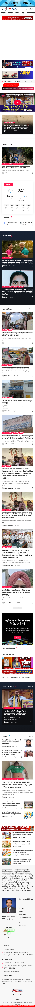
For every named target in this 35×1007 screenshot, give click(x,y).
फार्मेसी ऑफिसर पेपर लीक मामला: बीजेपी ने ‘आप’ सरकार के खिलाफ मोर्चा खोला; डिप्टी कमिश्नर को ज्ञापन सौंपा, (16, 592)
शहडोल (10, 329)
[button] (3, 9)
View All (31, 309)
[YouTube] (18, 994)
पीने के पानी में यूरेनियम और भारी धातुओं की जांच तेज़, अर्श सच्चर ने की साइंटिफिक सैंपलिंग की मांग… (11, 741)
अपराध (15, 163)
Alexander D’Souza (8, 488)
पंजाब (4, 465)
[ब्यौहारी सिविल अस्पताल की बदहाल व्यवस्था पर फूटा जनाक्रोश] (17, 389)
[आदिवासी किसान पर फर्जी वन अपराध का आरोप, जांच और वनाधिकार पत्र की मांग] (6, 861)
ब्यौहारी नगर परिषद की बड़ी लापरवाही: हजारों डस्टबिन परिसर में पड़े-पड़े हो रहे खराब (17, 334)
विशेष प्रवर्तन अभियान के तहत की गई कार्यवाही (15, 368)
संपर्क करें (17, 637)
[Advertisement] (17, 40)
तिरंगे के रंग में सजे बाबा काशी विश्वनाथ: (21, 841)
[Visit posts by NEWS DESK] (3, 343)
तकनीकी (28, 844)
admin (7, 131)
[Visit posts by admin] (5, 131)
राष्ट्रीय (19, 846)
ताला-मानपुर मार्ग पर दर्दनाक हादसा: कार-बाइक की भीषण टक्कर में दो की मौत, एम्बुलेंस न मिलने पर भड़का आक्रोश (17, 784)
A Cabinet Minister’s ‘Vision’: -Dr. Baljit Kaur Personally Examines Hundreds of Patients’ (12, 752)
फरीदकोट (8, 465)
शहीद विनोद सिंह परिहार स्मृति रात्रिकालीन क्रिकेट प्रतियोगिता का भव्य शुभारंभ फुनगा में (11, 813)
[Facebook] (9, 223)
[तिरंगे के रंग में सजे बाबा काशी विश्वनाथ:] (6, 844)
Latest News (7, 309)
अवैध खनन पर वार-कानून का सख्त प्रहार (17, 167)
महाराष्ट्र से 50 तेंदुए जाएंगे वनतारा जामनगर (13, 81)
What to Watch (8, 686)
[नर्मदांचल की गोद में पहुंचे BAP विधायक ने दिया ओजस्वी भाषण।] (17, 698)
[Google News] (21, 994)
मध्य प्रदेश (21, 163)
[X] (25, 223)
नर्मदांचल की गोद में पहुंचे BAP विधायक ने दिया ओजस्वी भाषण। (16, 712)
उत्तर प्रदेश (23, 844)
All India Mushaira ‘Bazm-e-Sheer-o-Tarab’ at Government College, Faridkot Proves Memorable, (11, 803)
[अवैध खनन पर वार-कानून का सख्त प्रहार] (17, 156)
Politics (5, 736)
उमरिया (15, 779)
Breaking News (9, 122)
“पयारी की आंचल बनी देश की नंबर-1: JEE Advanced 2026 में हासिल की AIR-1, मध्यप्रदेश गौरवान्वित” (17, 291)
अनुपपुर (15, 286)
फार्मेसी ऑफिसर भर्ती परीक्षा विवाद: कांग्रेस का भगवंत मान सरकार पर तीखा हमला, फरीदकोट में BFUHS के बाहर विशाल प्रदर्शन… (17, 515)
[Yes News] (11, 9)
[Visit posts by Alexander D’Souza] (3, 488)
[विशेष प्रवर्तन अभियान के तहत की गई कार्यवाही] (17, 356)
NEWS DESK (7, 343)
